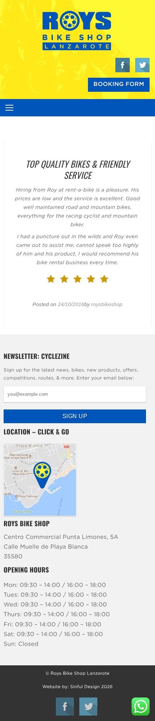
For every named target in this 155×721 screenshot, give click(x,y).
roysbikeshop (106, 304)
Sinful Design (85, 687)
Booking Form (118, 84)
